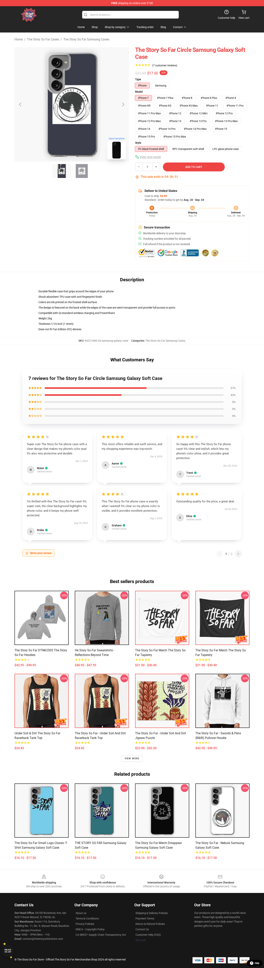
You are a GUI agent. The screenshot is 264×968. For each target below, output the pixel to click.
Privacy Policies (85, 923)
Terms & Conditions (87, 918)
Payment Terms (144, 918)
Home (18, 39)
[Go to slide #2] (81, 171)
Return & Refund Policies (150, 923)
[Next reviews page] (238, 553)
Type (138, 79)
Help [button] (257, 963)
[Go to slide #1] (61, 171)
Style (138, 142)
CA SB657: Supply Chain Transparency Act (101, 934)
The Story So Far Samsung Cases (86, 39)
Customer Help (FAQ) (148, 934)
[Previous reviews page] (219, 553)
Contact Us (142, 929)
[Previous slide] (20, 104)
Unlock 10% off (7, 951)
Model (139, 91)
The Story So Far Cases (43, 39)
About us (81, 913)
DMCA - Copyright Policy (90, 929)
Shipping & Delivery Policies (151, 913)
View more (132, 758)
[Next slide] (123, 104)
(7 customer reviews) (164, 65)
